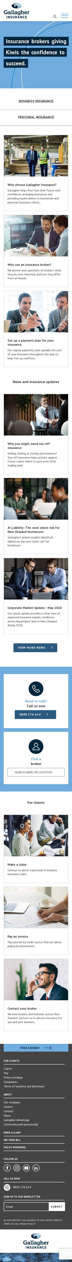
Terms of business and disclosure (24, 1086)
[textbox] (33, 772)
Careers (8, 1106)
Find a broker (30, 1048)
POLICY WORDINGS (15, 1147)
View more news (31, 647)
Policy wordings (13, 1077)
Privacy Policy (28, 1223)
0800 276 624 (30, 714)
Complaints (11, 1082)
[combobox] (36, 772)
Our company (12, 1102)
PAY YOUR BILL (12, 1140)
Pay (6, 1073)
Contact (9, 1111)
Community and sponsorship (21, 1124)
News (7, 1115)
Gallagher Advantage (17, 1120)
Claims (8, 1068)
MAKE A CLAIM (12, 1132)
